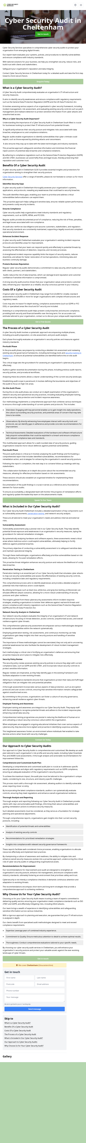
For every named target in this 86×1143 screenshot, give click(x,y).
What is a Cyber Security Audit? (17, 1023)
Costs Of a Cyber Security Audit (17, 1030)
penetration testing (36, 513)
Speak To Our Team (43, 500)
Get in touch (43, 34)
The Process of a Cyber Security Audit (20, 1034)
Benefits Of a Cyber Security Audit (18, 1026)
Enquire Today (43, 81)
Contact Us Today (43, 739)
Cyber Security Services (12, 177)
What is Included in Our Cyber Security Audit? (23, 1038)
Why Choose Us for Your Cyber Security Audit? (23, 1046)
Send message (34, 1009)
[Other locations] (75, 5)
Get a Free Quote (43, 322)
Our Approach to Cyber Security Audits (20, 1042)
